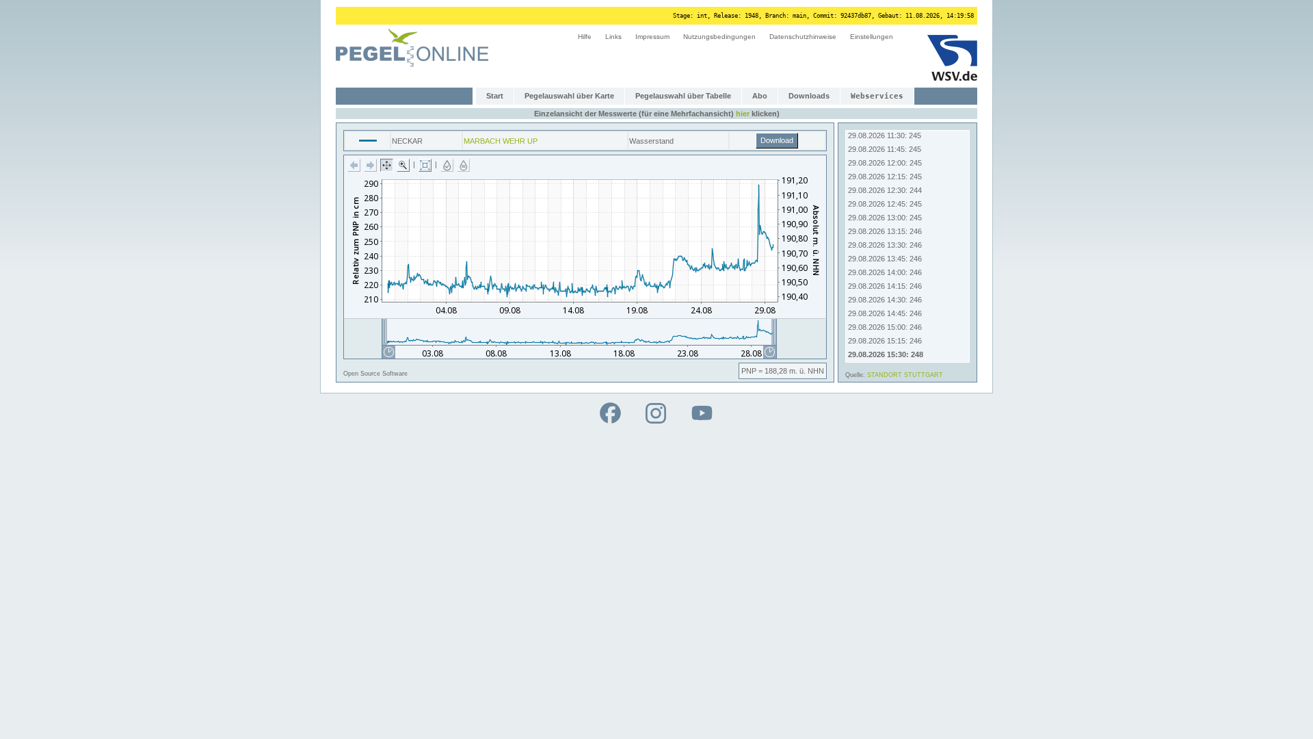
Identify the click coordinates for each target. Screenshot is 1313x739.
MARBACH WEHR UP (501, 141)
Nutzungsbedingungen (719, 36)
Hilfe (585, 36)
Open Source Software (375, 373)
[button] (353, 165)
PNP (748, 371)
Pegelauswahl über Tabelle (683, 96)
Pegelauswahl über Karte (569, 96)
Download (776, 140)
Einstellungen (871, 36)
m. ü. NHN (806, 371)
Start (494, 96)
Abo (759, 96)
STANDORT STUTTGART (905, 375)
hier (743, 113)
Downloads (809, 96)
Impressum (652, 36)
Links (613, 36)
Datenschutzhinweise (802, 36)
